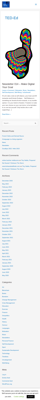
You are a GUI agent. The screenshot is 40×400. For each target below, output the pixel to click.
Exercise (5, 309)
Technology (6, 353)
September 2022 (7, 203)
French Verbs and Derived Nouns (13, 136)
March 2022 (6, 218)
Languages (5, 328)
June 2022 (5, 212)
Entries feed (6, 378)
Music (25, 90)
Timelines (5, 356)
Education (5, 306)
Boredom (5, 296)
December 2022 (7, 193)
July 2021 (5, 244)
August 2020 (6, 269)
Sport (4, 347)
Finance (4, 312)
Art (3, 287)
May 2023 (5, 184)
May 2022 (5, 215)
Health (4, 319)
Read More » (6, 114)
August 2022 (6, 206)
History (4, 322)
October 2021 (6, 234)
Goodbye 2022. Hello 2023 (11, 148)
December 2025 (7, 181)
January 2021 (6, 263)
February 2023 (7, 187)
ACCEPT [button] (30, 396)
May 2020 (5, 275)
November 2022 (7, 196)
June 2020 (5, 272)
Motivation (18, 90)
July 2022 (5, 209)
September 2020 (7, 266)
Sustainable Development (10, 350)
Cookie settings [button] (19, 396)
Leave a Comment (8, 90)
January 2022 (6, 225)
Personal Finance (8, 341)
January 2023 (6, 190)
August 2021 (6, 241)
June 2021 (5, 247)
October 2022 (6, 199)
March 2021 (6, 256)
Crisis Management (8, 303)
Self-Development (8, 92)
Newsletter (5, 145)
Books (4, 293)
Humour (4, 325)
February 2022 (7, 222)
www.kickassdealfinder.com (11, 166)
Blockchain (5, 290)
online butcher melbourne (10, 160)
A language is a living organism (12, 139)
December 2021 (7, 228)
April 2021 (5, 253)
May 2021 (5, 250)
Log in (4, 374)
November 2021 (7, 231)
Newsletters (31, 90)
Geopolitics (5, 315)
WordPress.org (7, 384)
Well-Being (18, 92)
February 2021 (7, 259)
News (4, 142)
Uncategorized (7, 360)
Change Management (9, 300)
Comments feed (7, 381)
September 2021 (7, 237)
